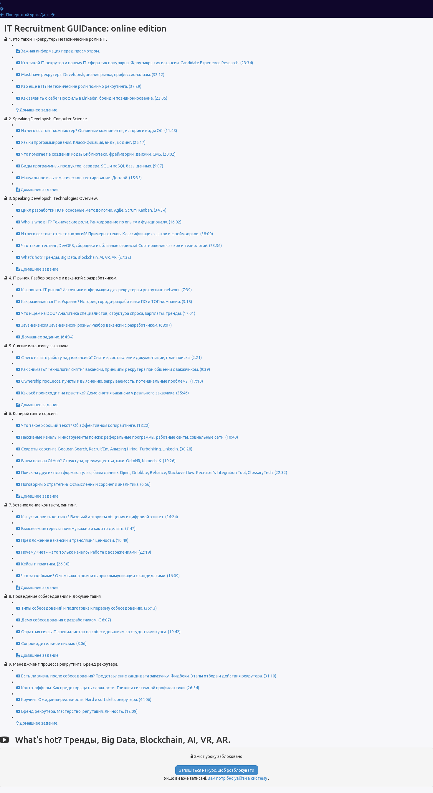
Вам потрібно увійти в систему (238, 778)
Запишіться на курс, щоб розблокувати (216, 770)
